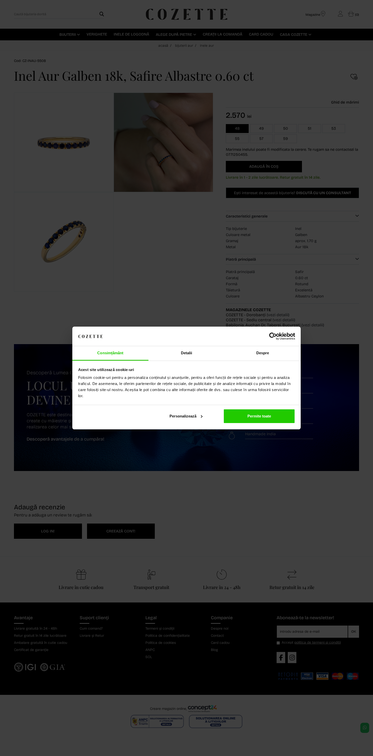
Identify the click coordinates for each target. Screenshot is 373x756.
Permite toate (259, 416)
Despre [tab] (262, 353)
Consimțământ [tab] (110, 353)
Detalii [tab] (186, 353)
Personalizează (182, 416)
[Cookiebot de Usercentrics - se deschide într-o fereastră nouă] (273, 336)
